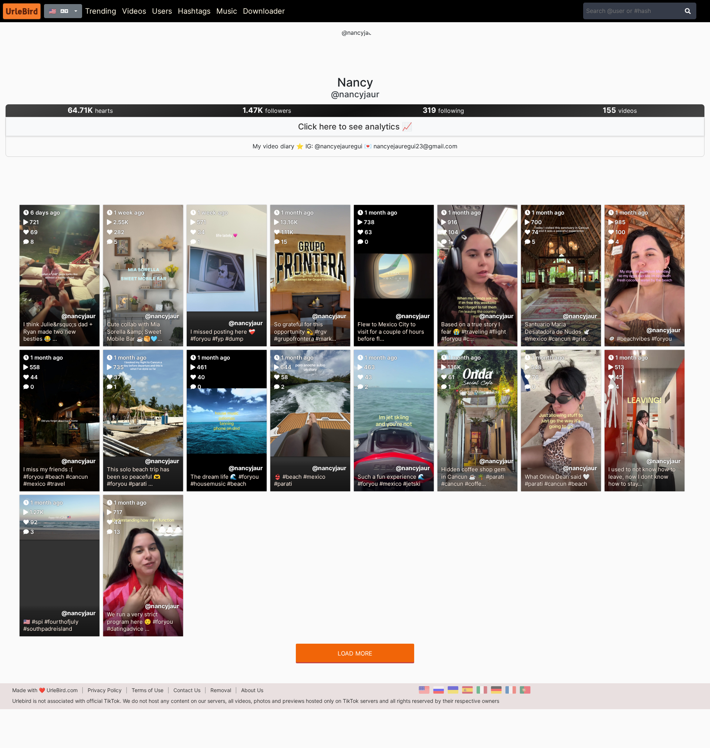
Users (162, 11)
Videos (134, 11)
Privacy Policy (105, 690)
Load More (355, 653)
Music (226, 11)
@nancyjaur (78, 316)
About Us (252, 690)
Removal (220, 690)
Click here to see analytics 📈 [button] (355, 126)
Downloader (264, 11)
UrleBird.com (62, 690)
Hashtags (194, 11)
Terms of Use (147, 690)
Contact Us (186, 690)
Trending (100, 11)
